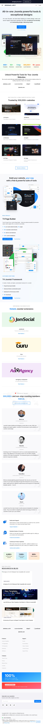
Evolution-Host (21, 503)
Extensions (4, 648)
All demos (4, 650)
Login (40, 5)
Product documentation (15, 537)
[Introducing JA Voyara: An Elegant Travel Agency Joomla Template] (18, 614)
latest (24, 509)
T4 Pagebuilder (5, 643)
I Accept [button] (38, 721)
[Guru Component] (21, 345)
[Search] (36, 5)
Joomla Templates (5, 641)
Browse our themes (21, 168)
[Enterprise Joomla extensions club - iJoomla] (21, 87)
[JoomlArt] (10, 5)
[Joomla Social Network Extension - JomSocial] (37, 84)
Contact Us (4, 668)
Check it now (21, 27)
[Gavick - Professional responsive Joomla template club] (19, 84)
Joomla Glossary (26, 648)
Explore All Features (7, 239)
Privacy (3, 660)
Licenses (3, 665)
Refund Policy (4, 663)
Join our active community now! (21, 403)
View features (21, 333)
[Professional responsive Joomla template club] (28, 84)
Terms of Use (32, 721)
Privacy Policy (6, 722)
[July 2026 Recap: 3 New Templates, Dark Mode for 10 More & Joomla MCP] (19, 596)
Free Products (23, 29)
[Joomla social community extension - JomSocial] (21, 319)
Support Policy (25, 650)
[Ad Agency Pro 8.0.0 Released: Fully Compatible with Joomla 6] (17, 578)
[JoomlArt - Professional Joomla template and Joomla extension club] (7, 84)
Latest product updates (15, 548)
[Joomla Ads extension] (21, 370)
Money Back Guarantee (11, 676)
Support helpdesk (13, 526)
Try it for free (17, 239)
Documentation (25, 643)
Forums (24, 641)
